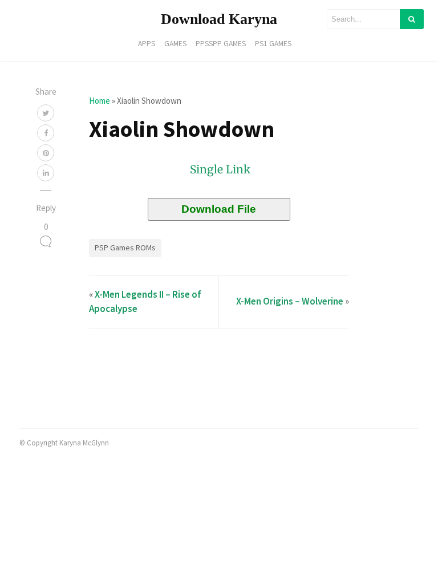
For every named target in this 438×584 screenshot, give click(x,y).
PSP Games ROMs (125, 247)
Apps (146, 43)
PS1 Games (273, 43)
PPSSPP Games (221, 43)
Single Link (220, 169)
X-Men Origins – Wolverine (289, 301)
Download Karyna (219, 19)
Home (99, 100)
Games (175, 43)
